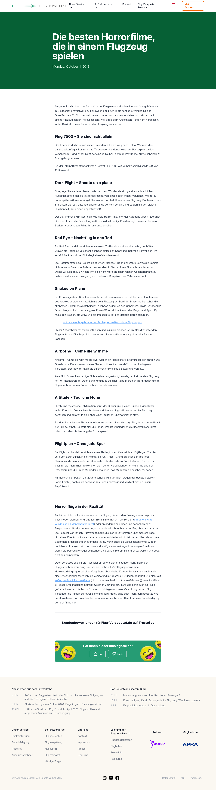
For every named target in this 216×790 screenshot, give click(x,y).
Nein (120, 654)
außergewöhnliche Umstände (72, 580)
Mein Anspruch (190, 6)
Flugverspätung (53, 742)
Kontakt (126, 4)
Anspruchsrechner (22, 755)
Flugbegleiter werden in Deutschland (144, 705)
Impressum (84, 742)
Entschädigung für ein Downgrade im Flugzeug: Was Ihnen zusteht (161, 700)
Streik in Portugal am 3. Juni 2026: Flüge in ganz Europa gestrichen (63, 704)
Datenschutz (169, 778)
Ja (100, 654)
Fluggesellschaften (121, 739)
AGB (183, 778)
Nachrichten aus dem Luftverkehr (32, 689)
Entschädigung (20, 742)
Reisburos (116, 758)
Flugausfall (51, 748)
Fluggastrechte (53, 736)
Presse (82, 748)
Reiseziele (116, 752)
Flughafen (116, 746)
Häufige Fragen (53, 761)
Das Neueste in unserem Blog (128, 689)
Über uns (83, 755)
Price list (17, 748)
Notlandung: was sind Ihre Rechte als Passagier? (151, 695)
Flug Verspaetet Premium (146, 6)
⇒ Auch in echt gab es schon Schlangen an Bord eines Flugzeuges (102, 322)
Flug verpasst (52, 755)
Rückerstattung (21, 736)
